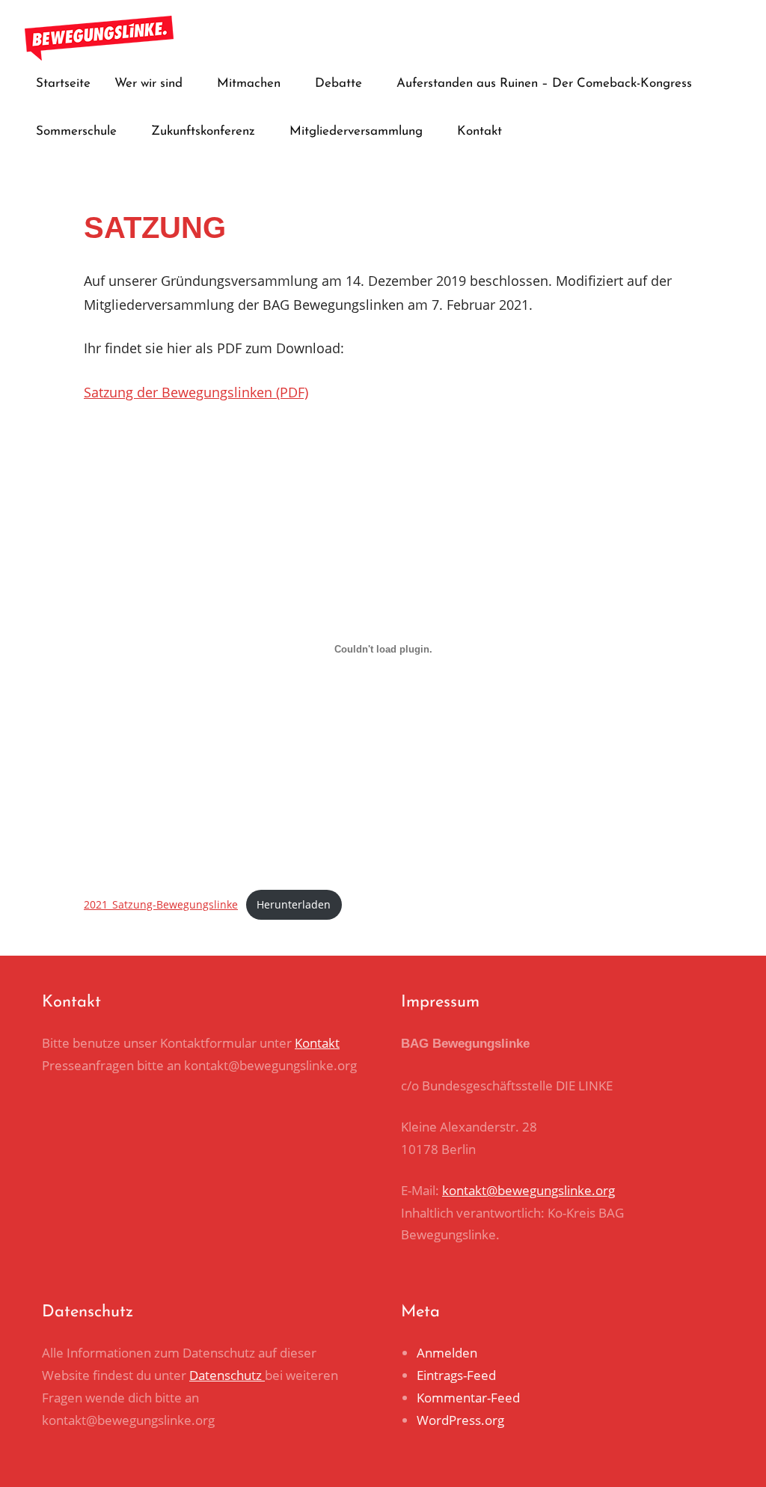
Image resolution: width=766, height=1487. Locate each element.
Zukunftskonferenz (203, 131)
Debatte (338, 83)
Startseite (63, 83)
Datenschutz (227, 1375)
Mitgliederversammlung (356, 131)
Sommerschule (76, 131)
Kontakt (479, 131)
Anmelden (447, 1352)
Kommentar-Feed (468, 1397)
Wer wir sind (148, 83)
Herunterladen (294, 904)
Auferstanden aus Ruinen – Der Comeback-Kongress (544, 83)
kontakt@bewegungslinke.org (528, 1190)
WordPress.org (460, 1420)
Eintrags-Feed (456, 1375)
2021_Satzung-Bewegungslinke (161, 904)
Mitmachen (249, 83)
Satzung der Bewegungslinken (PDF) (196, 392)
